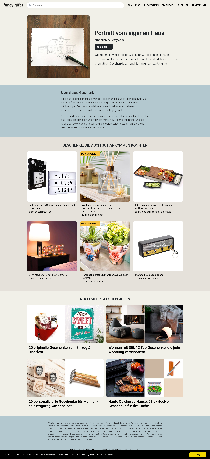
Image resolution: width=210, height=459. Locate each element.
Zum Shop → (104, 46)
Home (72, 449)
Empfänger (153, 5)
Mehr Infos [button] (108, 455)
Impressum (90, 449)
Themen (170, 5)
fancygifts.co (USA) (132, 449)
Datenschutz (102, 449)
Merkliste (200, 5)
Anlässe (135, 5)
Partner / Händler (115, 449)
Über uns (80, 449)
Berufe (184, 5)
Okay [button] (198, 455)
